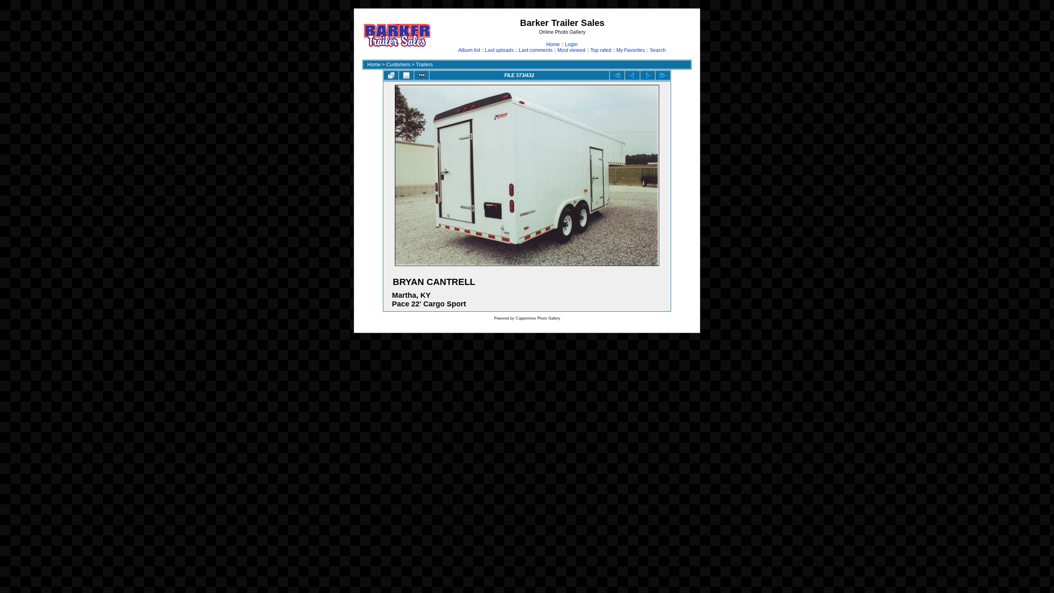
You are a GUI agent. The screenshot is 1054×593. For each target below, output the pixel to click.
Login (571, 44)
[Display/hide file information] (406, 75)
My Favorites (630, 50)
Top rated (600, 50)
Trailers (424, 65)
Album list (469, 50)
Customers (398, 65)
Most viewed (571, 50)
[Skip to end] (662, 75)
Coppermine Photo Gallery (537, 318)
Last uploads (499, 50)
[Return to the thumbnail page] (391, 75)
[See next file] (647, 75)
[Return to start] (617, 75)
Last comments (536, 50)
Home (553, 44)
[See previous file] (632, 75)
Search (658, 50)
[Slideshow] (421, 75)
